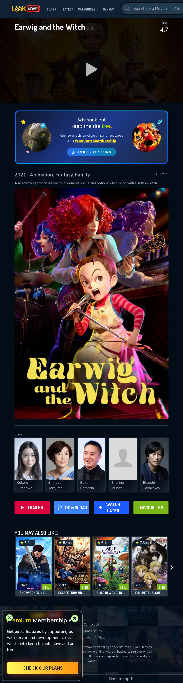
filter (51, 9)
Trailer (35, 507)
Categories (86, 9)
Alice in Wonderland (111, 592)
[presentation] (11, 567)
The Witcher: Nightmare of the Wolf (34, 592)
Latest (68, 9)
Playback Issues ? (91, 631)
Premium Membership (95, 140)
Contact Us (92, 624)
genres (108, 9)
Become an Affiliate (91, 637)
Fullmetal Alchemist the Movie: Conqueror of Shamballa (149, 592)
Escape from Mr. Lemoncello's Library (72, 592)
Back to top (120, 678)
